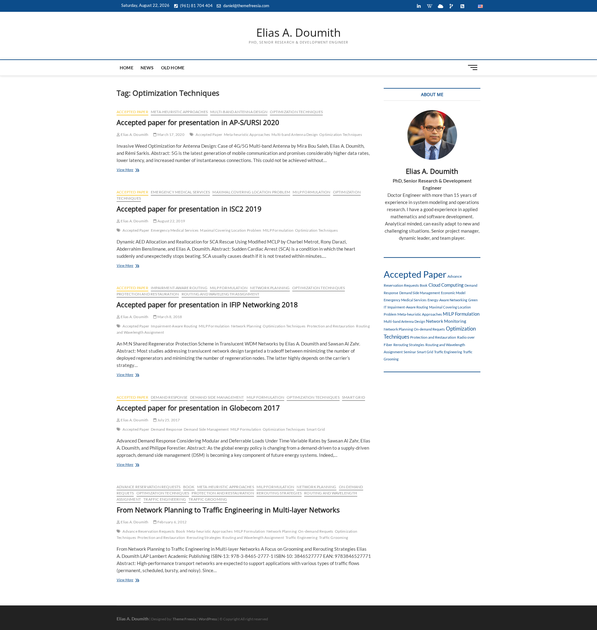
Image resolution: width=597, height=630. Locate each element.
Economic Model (453, 293)
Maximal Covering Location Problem (251, 192)
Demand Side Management (217, 397)
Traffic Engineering (164, 499)
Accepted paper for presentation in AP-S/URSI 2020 (198, 122)
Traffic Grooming (207, 499)
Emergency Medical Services (180, 192)
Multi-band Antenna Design (238, 111)
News (147, 67)
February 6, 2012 (172, 522)
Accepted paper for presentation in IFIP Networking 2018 (207, 304)
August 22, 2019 (171, 221)
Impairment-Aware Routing (179, 287)
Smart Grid (353, 397)
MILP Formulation (311, 192)
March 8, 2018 (169, 316)
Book (189, 486)
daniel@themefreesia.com (245, 5)
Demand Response (169, 397)
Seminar (410, 352)
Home (126, 67)
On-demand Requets (315, 531)
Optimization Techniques (296, 111)
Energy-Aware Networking (447, 300)
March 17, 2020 (170, 134)
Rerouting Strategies (279, 493)
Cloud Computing (446, 285)
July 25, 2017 (168, 420)
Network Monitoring (446, 321)
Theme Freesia (184, 619)
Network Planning (269, 287)
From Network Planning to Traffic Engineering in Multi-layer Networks (228, 509)
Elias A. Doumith (298, 32)
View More (134, 170)
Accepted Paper (132, 111)
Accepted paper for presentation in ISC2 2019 (189, 208)
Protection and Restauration (148, 294)
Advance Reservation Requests (149, 486)
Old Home (173, 67)
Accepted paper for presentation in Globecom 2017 (198, 407)
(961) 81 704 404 (196, 5)
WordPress (208, 619)
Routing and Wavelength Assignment (221, 294)
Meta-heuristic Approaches (179, 111)
